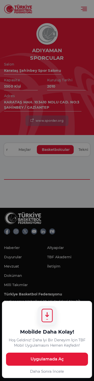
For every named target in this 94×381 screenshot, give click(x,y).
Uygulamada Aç (47, 359)
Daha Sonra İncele (47, 371)
